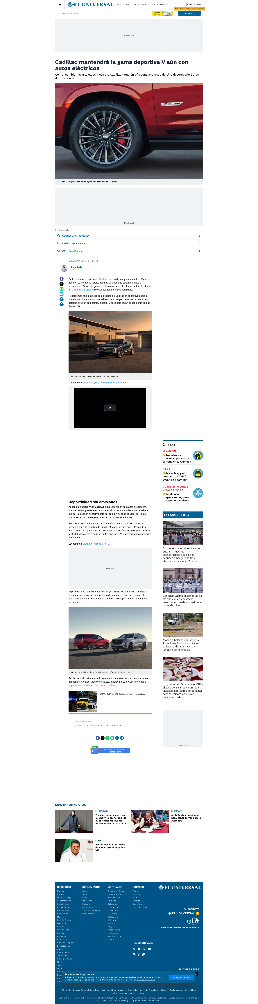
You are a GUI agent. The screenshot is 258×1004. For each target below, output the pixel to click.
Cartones (61, 936)
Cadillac (78, 725)
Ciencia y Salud (64, 959)
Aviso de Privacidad (149, 990)
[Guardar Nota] (62, 304)
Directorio (66, 990)
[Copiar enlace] (62, 299)
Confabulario (63, 952)
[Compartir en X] (62, 284)
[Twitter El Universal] (143, 949)
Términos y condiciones (124, 993)
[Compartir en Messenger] (62, 294)
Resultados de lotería (114, 938)
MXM (119, 4)
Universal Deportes (66, 943)
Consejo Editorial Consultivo (86, 990)
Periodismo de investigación (64, 902)
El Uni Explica (64, 907)
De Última (87, 901)
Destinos (86, 904)
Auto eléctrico (114, 725)
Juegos (111, 926)
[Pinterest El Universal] (139, 954)
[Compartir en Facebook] (62, 279)
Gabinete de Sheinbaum (63, 912)
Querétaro (137, 904)
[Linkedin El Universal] (143, 954)
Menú (59, 968)
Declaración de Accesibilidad (183, 990)
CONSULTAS (162, 4)
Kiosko (167, 468)
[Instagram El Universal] (134, 954)
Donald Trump (64, 920)
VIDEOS (126, 4)
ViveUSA (112, 923)
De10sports (113, 917)
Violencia (122, 990)
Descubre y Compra (117, 891)
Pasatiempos (114, 930)
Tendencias (62, 956)
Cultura (60, 949)
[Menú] (60, 4)
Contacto (141, 993)
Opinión (169, 444)
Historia (164, 990)
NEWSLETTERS (148, 4)
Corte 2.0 (61, 894)
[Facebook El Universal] (139, 949)
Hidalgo (136, 901)
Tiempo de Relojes (91, 910)
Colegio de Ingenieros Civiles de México (175, 488)
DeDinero (112, 920)
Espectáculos (63, 946)
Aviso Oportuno (115, 897)
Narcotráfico (63, 930)
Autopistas (74, 261)
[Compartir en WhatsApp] (62, 289)
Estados (61, 926)
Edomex (137, 891)
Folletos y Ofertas (116, 894)
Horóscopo (113, 933)
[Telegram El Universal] (134, 949)
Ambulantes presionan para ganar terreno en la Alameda (177, 458)
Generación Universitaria (114, 908)
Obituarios (112, 904)
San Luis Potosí (140, 907)
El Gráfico (112, 914)
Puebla (136, 897)
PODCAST (136, 4)
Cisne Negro (88, 914)
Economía (62, 939)
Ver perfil (75, 269)
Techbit (60, 965)
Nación (60, 891)
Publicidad (133, 990)
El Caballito (169, 450)
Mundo (60, 917)
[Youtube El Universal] (149, 949)
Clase (85, 891)
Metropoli (61, 923)
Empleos (112, 901)
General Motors (94, 725)
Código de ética (108, 990)
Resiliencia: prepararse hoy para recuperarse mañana (176, 497)
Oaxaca (136, 894)
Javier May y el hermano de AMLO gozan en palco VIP (175, 476)
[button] (189, 13)
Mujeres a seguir (65, 897)
